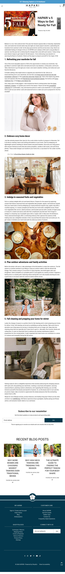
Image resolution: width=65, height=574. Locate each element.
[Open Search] (60, 6)
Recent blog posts (32, 439)
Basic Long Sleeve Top (24, 81)
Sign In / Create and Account (18, 510)
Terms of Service (18, 536)
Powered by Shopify (31, 564)
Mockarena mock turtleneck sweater (34, 79)
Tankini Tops (46, 514)
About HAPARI (47, 510)
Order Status (18, 513)
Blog (18, 514)
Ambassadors (18, 517)
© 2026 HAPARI (19, 564)
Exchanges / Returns (18, 530)
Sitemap (18, 540)
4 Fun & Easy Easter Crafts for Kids (24, 154)
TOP (61, 565)
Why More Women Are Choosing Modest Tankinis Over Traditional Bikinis (13, 468)
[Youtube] (37, 429)
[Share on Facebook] (59, 19)
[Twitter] (30, 429)
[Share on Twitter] (59, 23)
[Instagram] (27, 429)
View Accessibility (44, 564)
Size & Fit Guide (46, 513)
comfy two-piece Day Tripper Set (31, 77)
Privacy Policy (18, 538)
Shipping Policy (18, 532)
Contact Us (47, 517)
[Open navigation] (10, 6)
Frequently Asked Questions (47, 519)
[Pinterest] (33, 429)
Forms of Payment (18, 534)
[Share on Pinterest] (59, 27)
